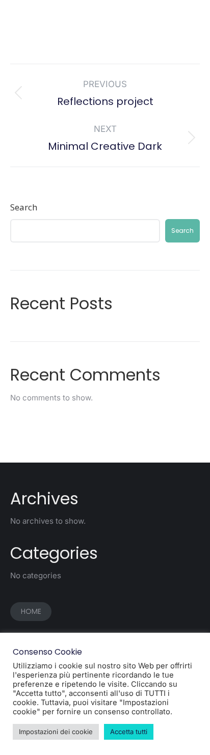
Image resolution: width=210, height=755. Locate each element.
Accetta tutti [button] (128, 731)
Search (23, 207)
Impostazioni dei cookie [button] (56, 731)
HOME (31, 611)
